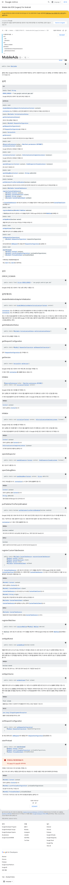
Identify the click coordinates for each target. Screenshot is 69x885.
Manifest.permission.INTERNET (32, 144)
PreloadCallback (17, 255)
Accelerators (5, 835)
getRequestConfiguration (11, 126)
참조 (48, 30)
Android (49, 827)
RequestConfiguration (21, 123)
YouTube (26, 840)
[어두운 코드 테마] (65, 64)
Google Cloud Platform (8, 864)
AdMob (15, 2)
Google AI (4, 867)
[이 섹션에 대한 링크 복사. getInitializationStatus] (20, 325)
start (6, 263)
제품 (6, 30)
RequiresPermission (10, 144)
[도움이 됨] (63, 30)
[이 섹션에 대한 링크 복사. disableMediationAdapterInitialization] (32, 299)
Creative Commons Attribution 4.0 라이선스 (33, 812)
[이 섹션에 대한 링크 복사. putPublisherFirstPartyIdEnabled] (28, 504)
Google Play (50, 843)
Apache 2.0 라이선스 (7, 813)
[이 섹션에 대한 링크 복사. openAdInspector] (17, 454)
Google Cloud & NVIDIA (8, 837)
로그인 (65, 2)
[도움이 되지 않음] (65, 30)
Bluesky (26, 829)
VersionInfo (11, 132)
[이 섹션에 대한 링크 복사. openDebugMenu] (17, 470)
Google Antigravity (51, 837)
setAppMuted (7, 219)
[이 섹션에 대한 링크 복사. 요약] (7, 82)
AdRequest (14, 244)
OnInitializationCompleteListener (33, 155)
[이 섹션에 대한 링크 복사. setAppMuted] (14, 639)
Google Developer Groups (8, 829)
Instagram (27, 832)
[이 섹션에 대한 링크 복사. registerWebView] (17, 621)
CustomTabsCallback (18, 198)
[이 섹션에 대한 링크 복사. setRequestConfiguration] (23, 721)
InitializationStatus (21, 114)
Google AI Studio (51, 835)
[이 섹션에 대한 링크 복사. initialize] (9, 377)
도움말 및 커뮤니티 (19, 30)
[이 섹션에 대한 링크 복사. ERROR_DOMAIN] (17, 276)
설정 (3, 15)
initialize (6, 111)
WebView (22, 210)
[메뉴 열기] (2, 2)
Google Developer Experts (9, 832)
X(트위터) (26, 837)
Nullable (11, 114)
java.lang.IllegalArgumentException (15, 712)
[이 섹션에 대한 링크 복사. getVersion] (12, 358)
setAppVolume (7, 228)
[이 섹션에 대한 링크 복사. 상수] (7, 271)
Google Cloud (50, 840)
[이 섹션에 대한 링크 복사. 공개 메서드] (13, 294)
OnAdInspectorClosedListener (36, 164)
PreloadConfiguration (22, 253)
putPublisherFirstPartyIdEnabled (13, 182)
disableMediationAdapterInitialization (16, 108)
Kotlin (60, 60)
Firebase (49, 832)
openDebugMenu (7, 173)
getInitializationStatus (11, 117)
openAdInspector (8, 164)
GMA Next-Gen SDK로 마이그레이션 (55, 13)
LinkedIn (26, 835)
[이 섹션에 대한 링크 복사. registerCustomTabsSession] (25, 551)
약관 (3, 877)
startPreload (7, 250)
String (14, 90)
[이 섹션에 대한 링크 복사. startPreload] (13, 741)
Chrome (49, 829)
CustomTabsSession (21, 188)
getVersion (6, 135)
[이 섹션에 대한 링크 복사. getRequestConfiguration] (23, 341)
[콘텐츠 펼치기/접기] (12, 35)
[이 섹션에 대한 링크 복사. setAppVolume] (15, 674)
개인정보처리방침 (10, 877)
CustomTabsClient (17, 194)
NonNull (10, 123)
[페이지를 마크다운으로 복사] (25, 57)
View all (49, 845)
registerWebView (8, 210)
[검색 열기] (49, 2)
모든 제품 (4, 870)
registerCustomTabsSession (12, 191)
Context (31, 108)
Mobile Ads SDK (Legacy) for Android (16, 7)
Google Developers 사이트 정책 (40, 813)
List (13, 253)
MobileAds (14, 66)
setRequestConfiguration (11, 237)
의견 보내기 (62, 35)
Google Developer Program (9, 827)
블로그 (26, 827)
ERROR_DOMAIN (7, 93)
